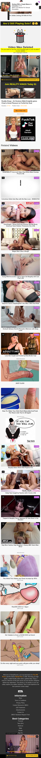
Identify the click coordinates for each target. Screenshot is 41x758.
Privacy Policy (20, 703)
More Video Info (20, 110)
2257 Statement (20, 707)
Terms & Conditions (20, 700)
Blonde (20, 730)
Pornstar (20, 721)
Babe (20, 728)
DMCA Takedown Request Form (20, 714)
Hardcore (20, 726)
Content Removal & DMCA (20, 705)
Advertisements (20, 710)
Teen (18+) (20, 723)
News (20, 698)
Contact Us (20, 712)
